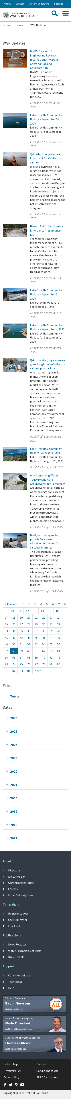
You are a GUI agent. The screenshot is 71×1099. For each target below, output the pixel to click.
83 (21, 671)
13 (34, 611)
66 (13, 657)
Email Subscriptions (20, 895)
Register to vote (18, 913)
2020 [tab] (13, 798)
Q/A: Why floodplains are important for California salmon (45, 158)
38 (43, 631)
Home (6, 25)
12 (27, 611)
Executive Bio (16, 876)
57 (6, 651)
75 (21, 664)
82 (13, 671)
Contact (19, 3)
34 (13, 631)
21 (36, 617)
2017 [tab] (13, 838)
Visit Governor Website (14, 1009)
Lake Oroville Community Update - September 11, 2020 (46, 294)
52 (28, 644)
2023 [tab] (13, 758)
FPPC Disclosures (47, 1077)
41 (6, 637)
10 (12, 611)
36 (28, 631)
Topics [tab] (15, 696)
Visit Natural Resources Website (18, 1029)
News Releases (17, 944)
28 (28, 624)
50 (13, 644)
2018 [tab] (13, 825)
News (20, 25)
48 (58, 637)
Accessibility (11, 1077)
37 (36, 631)
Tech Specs (15, 981)
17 (6, 617)
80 (58, 664)
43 (21, 637)
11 (19, 611)
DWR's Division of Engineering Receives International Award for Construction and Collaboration (45, 59)
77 (36, 664)
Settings (58, 3)
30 (43, 624)
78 (43, 664)
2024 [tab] (13, 745)
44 (28, 637)
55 (51, 644)
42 (13, 637)
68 (28, 657)
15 (49, 611)
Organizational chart (21, 882)
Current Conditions (39, 3)
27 (21, 624)
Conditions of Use (19, 975)
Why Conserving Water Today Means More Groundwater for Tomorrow (47, 480)
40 (58, 631)
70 (43, 657)
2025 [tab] (13, 731)
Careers (13, 889)
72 (58, 657)
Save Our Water (17, 920)
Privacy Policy (12, 1071)
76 (28, 664)
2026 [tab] (13, 718)
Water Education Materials (24, 951)
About (7, 3)
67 (21, 657)
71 (51, 657)
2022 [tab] (13, 771)
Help (11, 988)
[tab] (35, 696)
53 (36, 644)
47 (51, 637)
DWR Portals (16, 957)
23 (51, 617)
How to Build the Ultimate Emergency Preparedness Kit (46, 230)
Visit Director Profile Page (15, 1049)
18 (13, 617)
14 (42, 611)
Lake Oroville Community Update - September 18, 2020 (46, 119)
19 (21, 617)
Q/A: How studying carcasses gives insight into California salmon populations (47, 364)
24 (58, 617)
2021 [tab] (13, 785)
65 (6, 657)
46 (43, 637)
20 (28, 617)
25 (6, 624)
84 (28, 671)
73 (6, 664)
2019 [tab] (13, 811)
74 (13, 664)
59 (21, 651)
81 (6, 671)
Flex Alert (14, 926)
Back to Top (10, 1064)
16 (57, 611)
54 (43, 644)
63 (51, 651)
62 (43, 651)
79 (51, 664)
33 (6, 631)
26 (13, 624)
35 (21, 631)
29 (36, 624)
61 (36, 651)
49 (6, 644)
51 (21, 644)
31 (51, 624)
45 (36, 637)
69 (36, 657)
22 (43, 617)
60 (28, 651)
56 (58, 644)
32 (58, 624)
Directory (14, 870)
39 (51, 631)
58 (13, 651)
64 (58, 651)
